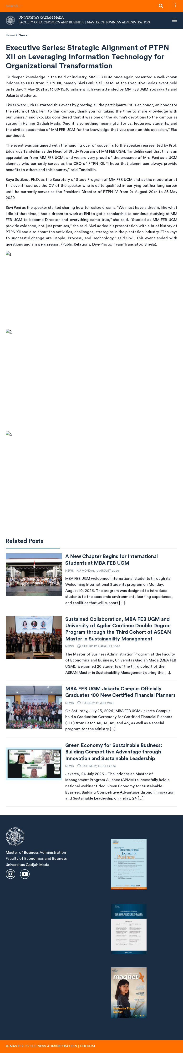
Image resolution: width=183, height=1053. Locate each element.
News (22, 35)
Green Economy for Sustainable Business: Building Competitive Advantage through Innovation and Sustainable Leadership (113, 752)
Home (10, 35)
